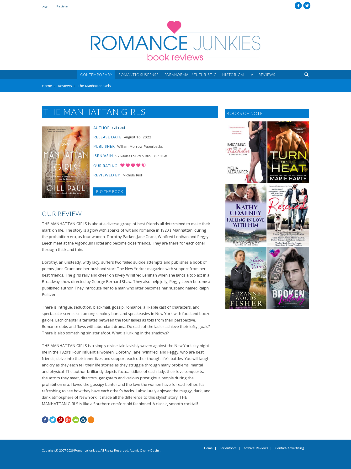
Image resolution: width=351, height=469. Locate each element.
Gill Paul (118, 127)
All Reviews (263, 74)
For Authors (228, 448)
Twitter (306, 5)
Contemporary (96, 74)
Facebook (298, 5)
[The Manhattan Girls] (66, 162)
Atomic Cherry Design (145, 450)
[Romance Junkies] (175, 40)
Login (45, 6)
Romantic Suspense (138, 74)
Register (63, 6)
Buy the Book (109, 191)
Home (208, 448)
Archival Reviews (256, 448)
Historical (233, 74)
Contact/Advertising (289, 448)
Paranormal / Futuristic (190, 74)
